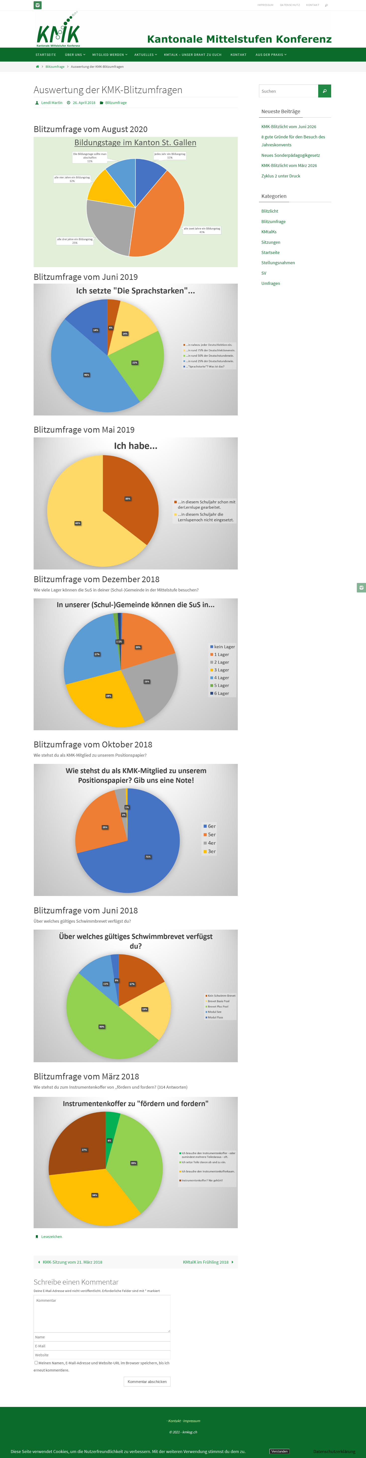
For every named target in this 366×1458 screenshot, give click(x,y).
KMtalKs (269, 232)
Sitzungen (270, 242)
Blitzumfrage (55, 66)
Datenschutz (290, 5)
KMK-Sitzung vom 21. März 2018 (72, 1262)
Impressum (265, 5)
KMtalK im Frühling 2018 (206, 1262)
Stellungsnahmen (278, 262)
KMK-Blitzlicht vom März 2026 (289, 165)
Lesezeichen (51, 1236)
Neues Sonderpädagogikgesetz (290, 155)
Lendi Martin (51, 102)
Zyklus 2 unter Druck (280, 176)
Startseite (270, 252)
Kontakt (312, 5)
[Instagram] (38, 5)
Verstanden (279, 1451)
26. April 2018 (84, 102)
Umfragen (270, 283)
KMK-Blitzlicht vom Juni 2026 (288, 126)
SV (263, 273)
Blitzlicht (269, 211)
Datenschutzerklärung (334, 1451)
